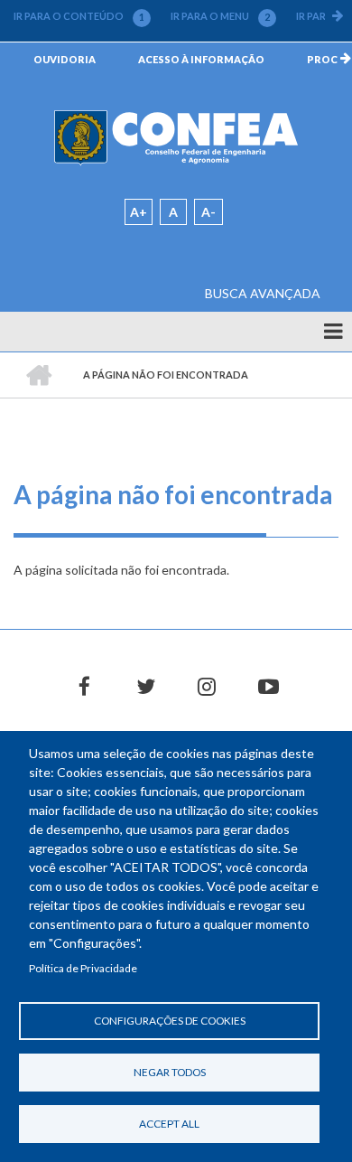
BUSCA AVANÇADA (262, 293)
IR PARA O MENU (220, 16)
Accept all (169, 1123)
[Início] (176, 137)
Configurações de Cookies (169, 1020)
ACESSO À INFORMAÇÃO (201, 59)
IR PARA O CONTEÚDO (79, 16)
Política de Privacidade (83, 968)
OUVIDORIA (64, 59)
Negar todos (170, 1072)
